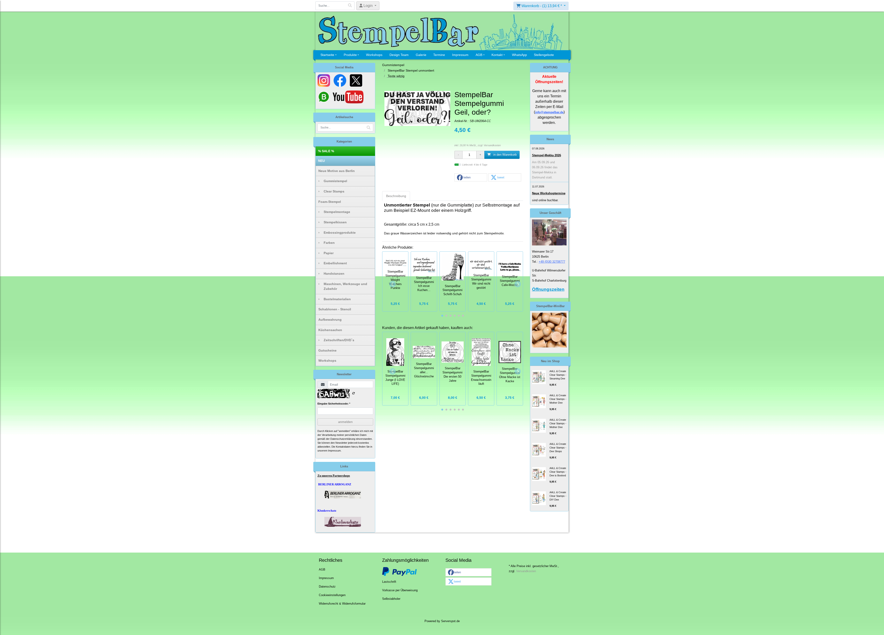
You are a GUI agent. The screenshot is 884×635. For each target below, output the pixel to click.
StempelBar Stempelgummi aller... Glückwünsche (424, 370)
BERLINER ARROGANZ (334, 484)
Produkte (350, 55)
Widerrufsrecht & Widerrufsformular (342, 603)
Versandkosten (492, 145)
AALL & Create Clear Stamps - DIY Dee (558, 496)
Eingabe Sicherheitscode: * (333, 403)
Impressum (460, 55)
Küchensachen (330, 330)
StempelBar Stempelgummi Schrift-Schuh (452, 290)
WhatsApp (519, 55)
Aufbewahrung (330, 319)
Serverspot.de (450, 621)
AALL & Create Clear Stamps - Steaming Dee (558, 375)
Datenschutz (327, 586)
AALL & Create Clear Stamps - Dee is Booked (558, 472)
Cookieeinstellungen (332, 595)
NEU (321, 161)
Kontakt (497, 55)
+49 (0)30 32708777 (552, 261)
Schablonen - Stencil (334, 309)
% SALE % (326, 151)
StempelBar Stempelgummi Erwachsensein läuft (481, 377)
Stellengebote (544, 55)
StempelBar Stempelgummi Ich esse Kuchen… (424, 284)
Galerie (421, 55)
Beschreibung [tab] (396, 196)
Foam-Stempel (329, 202)
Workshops (374, 55)
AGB (479, 55)
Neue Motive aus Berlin (336, 171)
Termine (439, 55)
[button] (471, 178)
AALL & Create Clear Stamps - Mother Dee (558, 399)
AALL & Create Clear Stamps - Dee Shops (558, 448)
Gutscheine (327, 350)
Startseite (327, 55)
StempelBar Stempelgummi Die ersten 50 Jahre (452, 374)
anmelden (345, 422)
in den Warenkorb (504, 154)
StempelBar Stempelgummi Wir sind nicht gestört (481, 281)
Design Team (399, 55)
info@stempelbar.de (549, 112)
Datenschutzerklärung (342, 438)
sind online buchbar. (545, 200)
